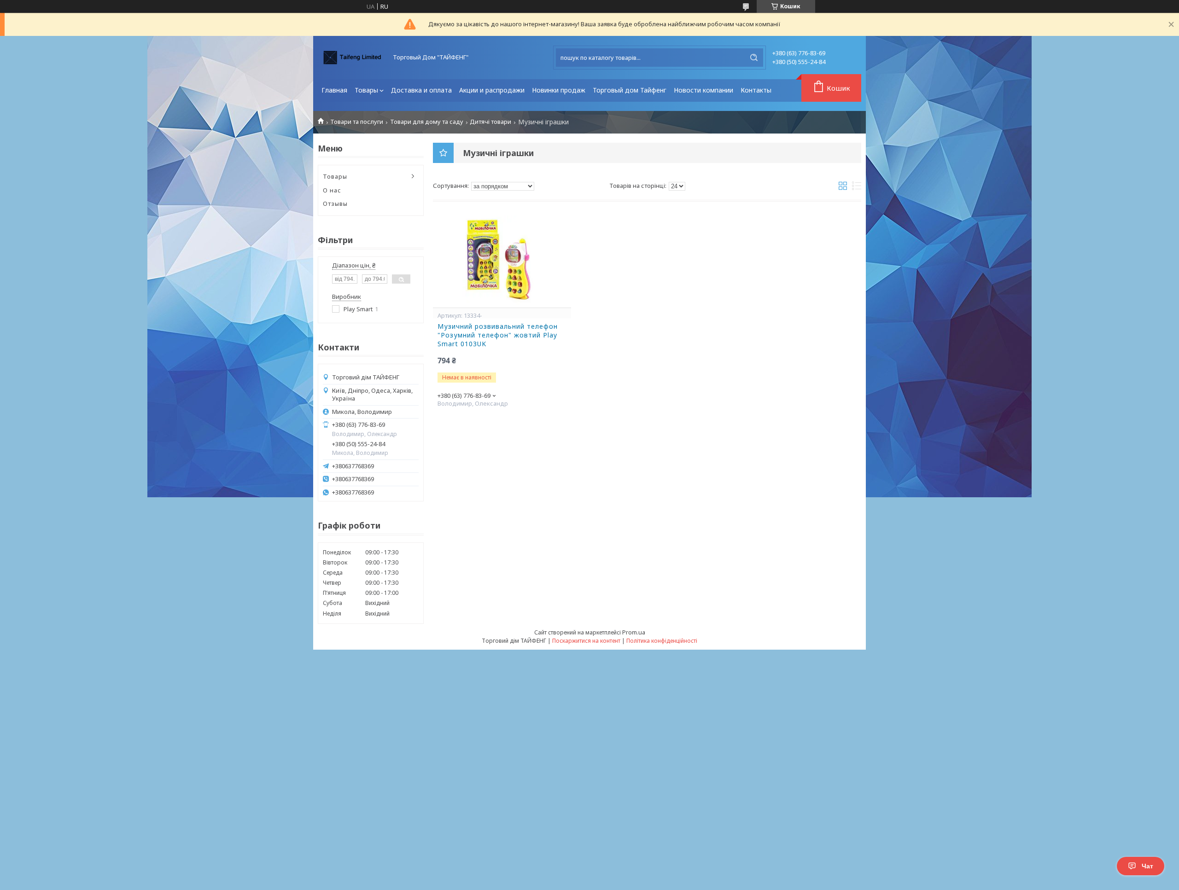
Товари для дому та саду (426, 122)
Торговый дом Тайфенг (629, 90)
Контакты (756, 90)
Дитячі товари (490, 122)
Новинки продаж (558, 90)
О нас (332, 190)
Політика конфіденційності (661, 641)
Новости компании (703, 90)
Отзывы (335, 203)
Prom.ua (633, 632)
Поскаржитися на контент (586, 641)
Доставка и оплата (421, 90)
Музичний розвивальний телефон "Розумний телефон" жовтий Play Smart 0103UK (498, 335)
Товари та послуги (356, 122)
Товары (366, 90)
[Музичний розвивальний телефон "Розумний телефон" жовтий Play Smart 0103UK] (502, 261)
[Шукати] (754, 57)
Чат (1147, 866)
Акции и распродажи (492, 90)
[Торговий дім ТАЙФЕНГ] (352, 57)
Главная (334, 90)
